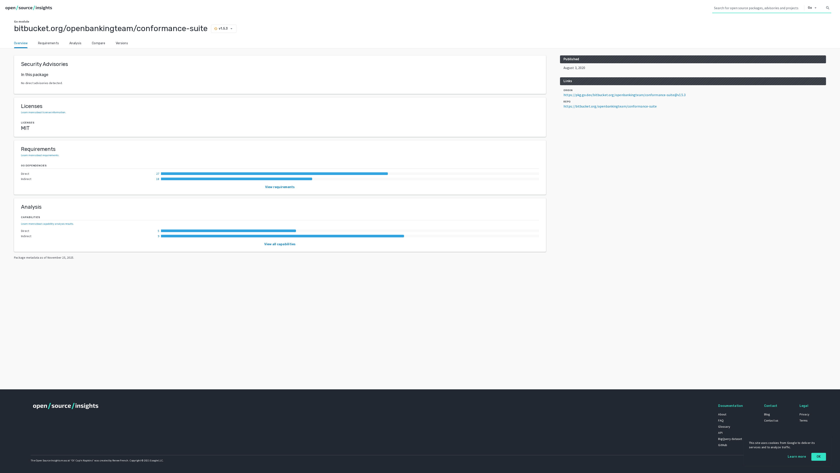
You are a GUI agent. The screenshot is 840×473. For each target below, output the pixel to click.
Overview (21, 43)
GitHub (722, 445)
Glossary (724, 427)
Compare (98, 43)
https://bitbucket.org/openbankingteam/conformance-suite (610, 106)
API (720, 433)
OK (819, 457)
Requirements (48, 43)
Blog (767, 414)
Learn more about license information (43, 112)
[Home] (29, 8)
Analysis (75, 43)
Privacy (804, 414)
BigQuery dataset (730, 439)
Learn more (797, 457)
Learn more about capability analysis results (47, 223)
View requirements (280, 187)
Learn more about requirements (40, 155)
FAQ (721, 420)
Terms (804, 420)
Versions (122, 43)
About (722, 414)
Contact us (771, 420)
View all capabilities (280, 244)
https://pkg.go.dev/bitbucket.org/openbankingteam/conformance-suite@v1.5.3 (625, 95)
